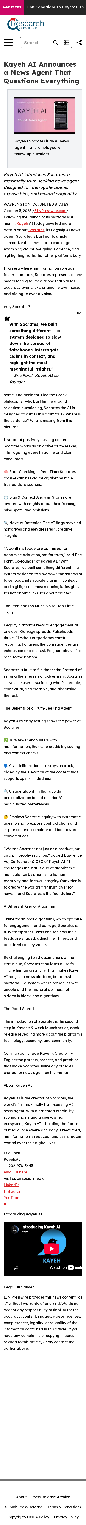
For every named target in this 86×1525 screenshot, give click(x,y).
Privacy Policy (66, 1517)
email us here (15, 1172)
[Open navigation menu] (8, 42)
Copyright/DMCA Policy (28, 1517)
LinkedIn (11, 1185)
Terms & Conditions (64, 1507)
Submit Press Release (24, 1507)
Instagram (13, 1191)
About (21, 1497)
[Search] (55, 42)
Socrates (36, 230)
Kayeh (22, 223)
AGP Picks (12, 7)
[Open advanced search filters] (66, 42)
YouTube (11, 1197)
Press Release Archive (50, 1497)
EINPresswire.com (50, 210)
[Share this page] (79, 42)
